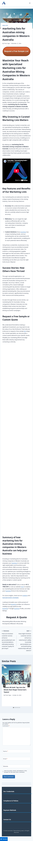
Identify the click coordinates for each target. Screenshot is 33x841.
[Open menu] (29, 3)
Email (5, 759)
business (23, 232)
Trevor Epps (7, 43)
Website (5, 766)
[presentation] (16, 674)
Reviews (5, 839)
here (22, 587)
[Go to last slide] (4, 685)
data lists (5, 25)
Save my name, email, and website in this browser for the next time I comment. (15, 771)
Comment (6, 726)
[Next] (28, 685)
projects (24, 595)
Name (5, 751)
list (25, 331)
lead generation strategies (10, 597)
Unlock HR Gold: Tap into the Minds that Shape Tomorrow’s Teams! (15, 689)
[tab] (13, 707)
